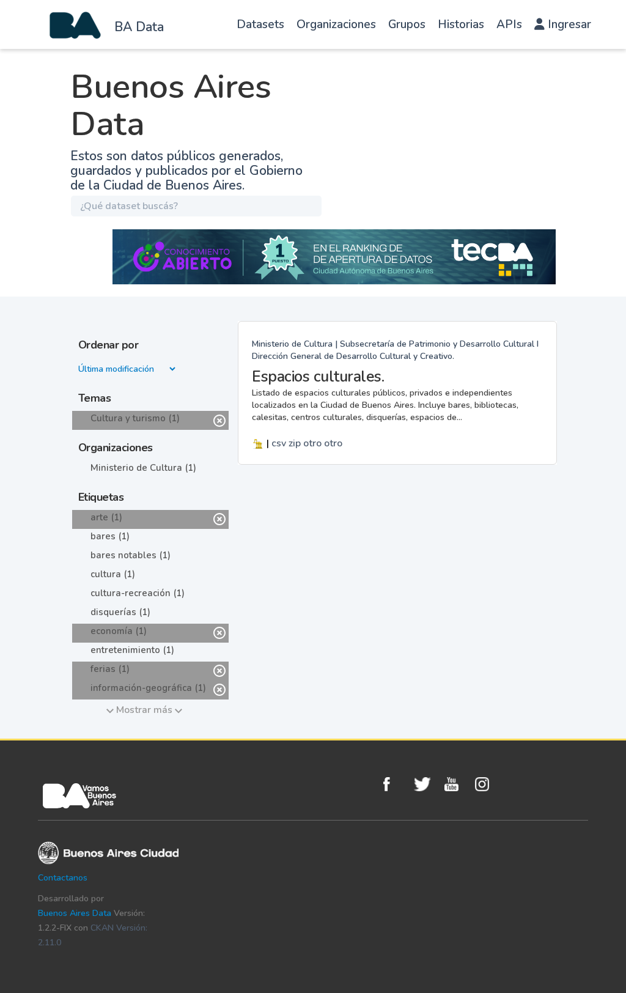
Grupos (406, 24)
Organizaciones (336, 24)
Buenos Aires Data (74, 913)
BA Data (139, 26)
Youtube (456, 784)
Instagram (487, 784)
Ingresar (568, 24)
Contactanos (62, 878)
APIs (509, 24)
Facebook (395, 784)
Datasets (260, 24)
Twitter (426, 784)
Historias (461, 24)
